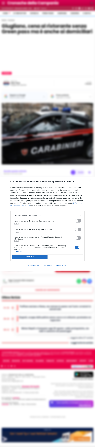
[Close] (90, 181)
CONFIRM (29, 257)
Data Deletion (33, 266)
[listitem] (47, 215)
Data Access (47, 266)
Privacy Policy (61, 266)
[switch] (78, 221)
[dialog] (47, 223)
